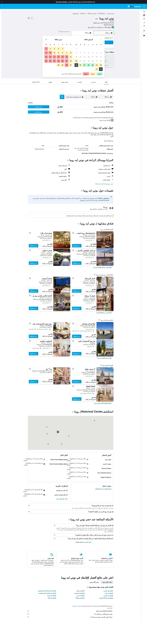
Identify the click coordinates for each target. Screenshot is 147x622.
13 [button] (84, 57)
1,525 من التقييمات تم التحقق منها (97, 27)
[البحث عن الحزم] (144, 22)
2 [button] (100, 53)
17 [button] (96, 61)
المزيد (111, 136)
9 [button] (100, 57)
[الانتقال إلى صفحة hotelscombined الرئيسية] (134, 6)
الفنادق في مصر (80, 595)
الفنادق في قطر (80, 591)
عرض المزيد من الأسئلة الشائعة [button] (83, 542)
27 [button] (84, 65)
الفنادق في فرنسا (51, 595)
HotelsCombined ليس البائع (104, 611)
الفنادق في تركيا (109, 593)
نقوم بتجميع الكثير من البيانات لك (103, 614)
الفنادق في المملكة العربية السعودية (47, 591)
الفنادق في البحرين (108, 595)
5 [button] (88, 53)
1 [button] (76, 49)
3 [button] (96, 53)
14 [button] (80, 57)
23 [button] (101, 65)
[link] (102, 267)
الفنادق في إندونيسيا (79, 593)
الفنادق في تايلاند (52, 598)
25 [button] (92, 65)
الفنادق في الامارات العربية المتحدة (47, 593)
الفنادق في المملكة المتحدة (106, 598)
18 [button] (92, 61)
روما (85, 13)
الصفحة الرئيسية (110, 13)
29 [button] (76, 65)
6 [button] (84, 53)
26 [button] (88, 65)
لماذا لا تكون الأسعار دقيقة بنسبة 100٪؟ (101, 617)
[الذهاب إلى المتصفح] (144, 26)
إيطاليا (103, 13)
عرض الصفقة (76, 246)
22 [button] (76, 61)
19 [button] (88, 61)
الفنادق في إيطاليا (80, 598)
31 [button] (96, 69)
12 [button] (88, 57)
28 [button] (80, 65)
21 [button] (80, 61)
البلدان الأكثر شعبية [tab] (107, 582)
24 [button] (96, 65)
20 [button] (84, 61)
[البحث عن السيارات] (144, 18)
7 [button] (80, 53)
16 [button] (101, 61)
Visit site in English (61, 2)
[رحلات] (144, 30)
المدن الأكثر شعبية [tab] (94, 582)
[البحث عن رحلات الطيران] (144, 11)
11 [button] (92, 57)
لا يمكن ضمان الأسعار (77, 606)
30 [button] (101, 69)
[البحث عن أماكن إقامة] (144, 15)
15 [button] (76, 57)
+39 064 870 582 (109, 25)
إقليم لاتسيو (93, 13)
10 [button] (96, 57)
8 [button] (76, 53)
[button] (2, 2)
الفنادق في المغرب (108, 591)
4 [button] (92, 53)
